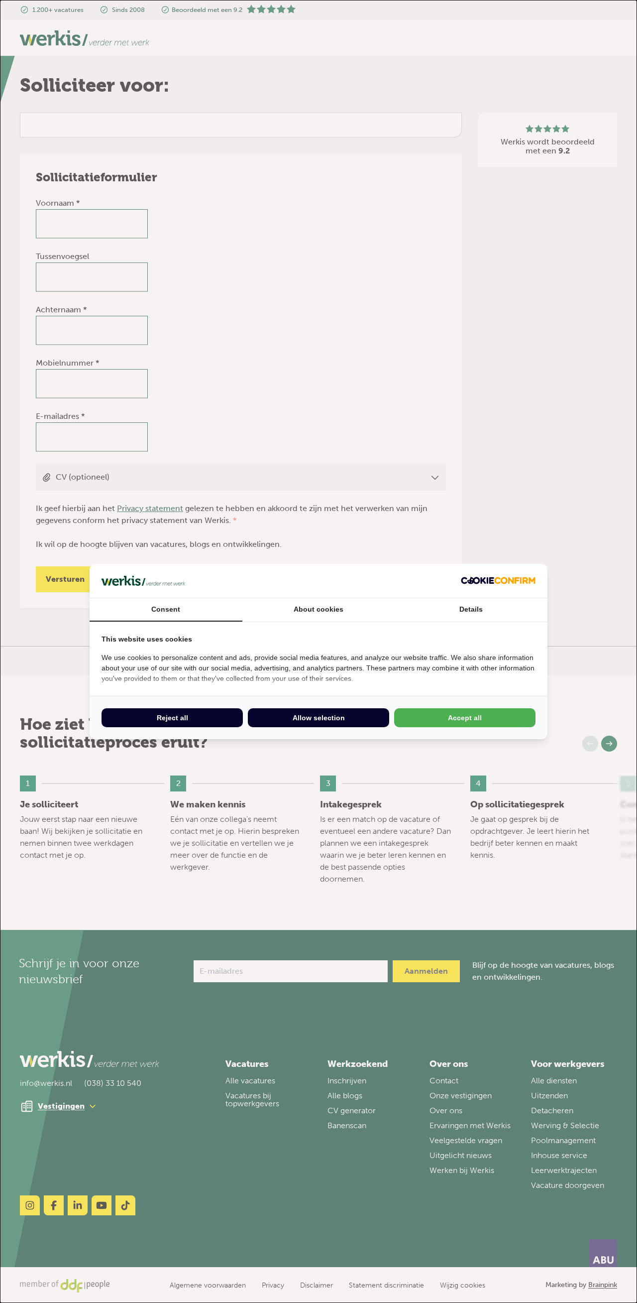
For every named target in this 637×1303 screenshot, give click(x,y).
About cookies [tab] (318, 609)
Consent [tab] (165, 609)
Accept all (465, 718)
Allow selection (319, 718)
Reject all (172, 718)
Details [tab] (471, 609)
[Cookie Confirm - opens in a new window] (498, 580)
